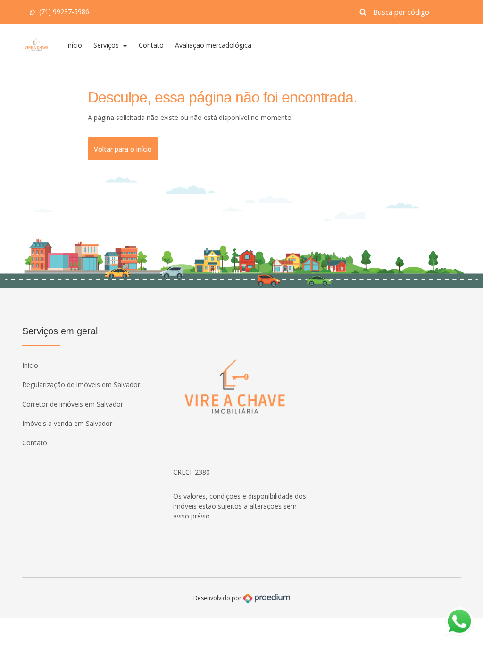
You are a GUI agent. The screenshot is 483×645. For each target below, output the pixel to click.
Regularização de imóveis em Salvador (81, 384)
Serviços (107, 45)
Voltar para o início (123, 148)
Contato (151, 45)
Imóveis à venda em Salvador (67, 423)
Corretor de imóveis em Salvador (72, 403)
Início (74, 45)
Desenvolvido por (218, 598)
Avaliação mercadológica (213, 45)
